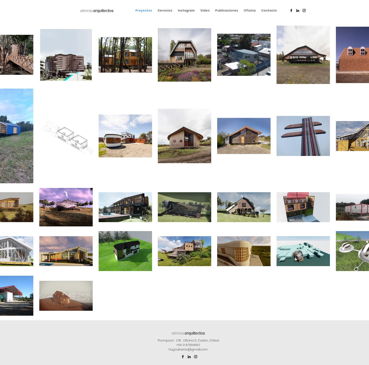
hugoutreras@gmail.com (188, 349)
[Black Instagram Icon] (304, 10)
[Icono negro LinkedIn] (298, 10)
